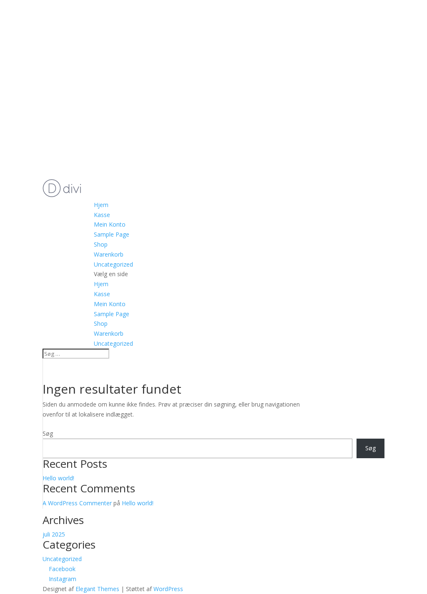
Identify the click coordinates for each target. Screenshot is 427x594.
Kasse (102, 215)
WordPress (168, 589)
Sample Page (111, 234)
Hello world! (58, 478)
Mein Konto (110, 224)
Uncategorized (113, 264)
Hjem (101, 205)
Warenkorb (108, 254)
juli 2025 (54, 534)
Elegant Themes (97, 589)
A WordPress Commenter (77, 503)
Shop (101, 244)
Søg (48, 433)
